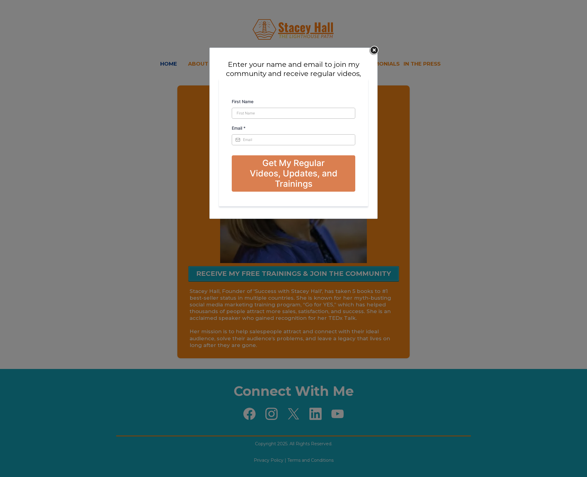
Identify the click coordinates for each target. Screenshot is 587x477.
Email (239, 128)
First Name (242, 101)
